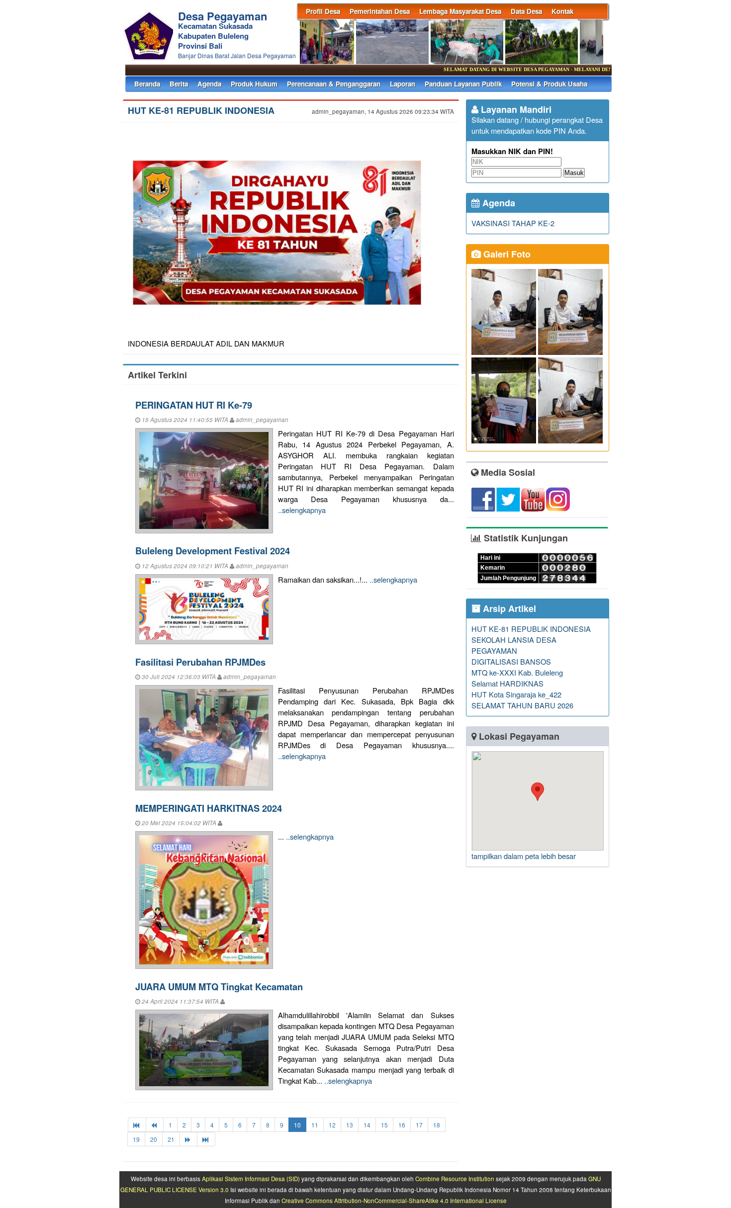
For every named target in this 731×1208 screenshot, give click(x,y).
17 (419, 1125)
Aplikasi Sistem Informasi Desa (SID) (251, 1179)
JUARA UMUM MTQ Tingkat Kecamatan (219, 986)
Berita (179, 83)
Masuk (574, 172)
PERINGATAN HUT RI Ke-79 (193, 405)
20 (153, 1139)
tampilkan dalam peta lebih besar (523, 856)
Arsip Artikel (508, 608)
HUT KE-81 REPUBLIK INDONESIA (201, 110)
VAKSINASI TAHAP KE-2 (512, 223)
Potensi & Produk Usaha (549, 83)
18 (436, 1125)
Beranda (147, 83)
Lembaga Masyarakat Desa (460, 11)
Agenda (209, 83)
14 (367, 1125)
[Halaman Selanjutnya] (188, 1139)
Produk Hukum (254, 83)
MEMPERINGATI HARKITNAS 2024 (208, 808)
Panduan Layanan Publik (463, 83)
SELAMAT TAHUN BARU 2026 (522, 705)
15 (384, 1125)
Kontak (562, 11)
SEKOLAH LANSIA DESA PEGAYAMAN (513, 645)
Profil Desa (323, 11)
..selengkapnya (302, 510)
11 (314, 1125)
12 (332, 1125)
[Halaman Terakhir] (206, 1139)
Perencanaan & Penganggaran (333, 83)
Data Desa (526, 11)
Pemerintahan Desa (380, 11)
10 (297, 1125)
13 (349, 1125)
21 (171, 1139)
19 (136, 1139)
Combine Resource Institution (454, 1179)
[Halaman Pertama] (137, 1125)
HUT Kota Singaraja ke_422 (516, 694)
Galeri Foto (506, 254)
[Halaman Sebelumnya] (155, 1125)
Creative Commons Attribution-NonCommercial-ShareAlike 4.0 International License (394, 1201)
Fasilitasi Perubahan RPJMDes (200, 662)
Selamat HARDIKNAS (507, 683)
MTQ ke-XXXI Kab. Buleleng (517, 672)
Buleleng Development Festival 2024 (212, 550)
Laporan (402, 83)
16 (401, 1125)
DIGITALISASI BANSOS (511, 661)
